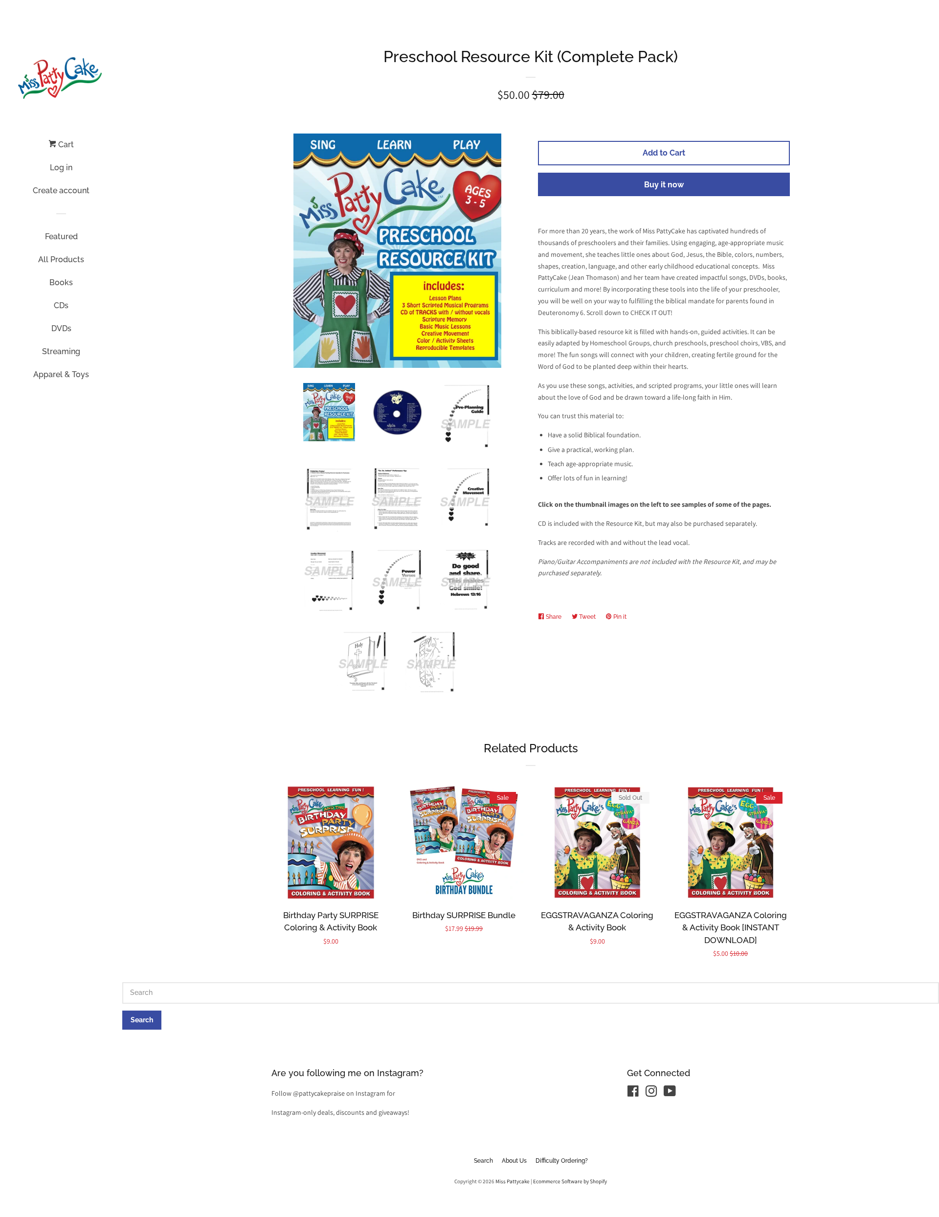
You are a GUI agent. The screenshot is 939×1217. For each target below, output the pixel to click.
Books (61, 282)
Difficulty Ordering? (562, 1160)
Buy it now (664, 184)
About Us (514, 1160)
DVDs (61, 328)
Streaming (61, 351)
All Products (61, 259)
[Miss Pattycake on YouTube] (670, 1093)
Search (483, 1160)
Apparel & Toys (61, 374)
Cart (65, 144)
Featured (61, 236)
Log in (61, 167)
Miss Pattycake (512, 1181)
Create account (61, 190)
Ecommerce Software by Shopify (570, 1181)
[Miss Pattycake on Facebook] (633, 1093)
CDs (61, 305)
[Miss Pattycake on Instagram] (651, 1093)
